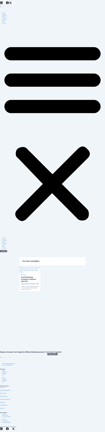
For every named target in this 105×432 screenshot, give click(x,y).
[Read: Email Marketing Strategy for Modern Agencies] (30, 269)
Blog (3, 17)
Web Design (2, 402)
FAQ (3, 21)
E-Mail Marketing (3, 405)
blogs (24, 274)
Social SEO (2, 408)
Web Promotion (3, 393)
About (4, 20)
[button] (52, 131)
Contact (4, 23)
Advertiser (5, 18)
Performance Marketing (5, 399)
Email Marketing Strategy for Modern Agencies (28, 279)
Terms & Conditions (7, 416)
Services (4, 14)
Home (4, 13)
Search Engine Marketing (5, 390)
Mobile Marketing (3, 396)
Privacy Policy (5, 415)
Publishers (5, 15)
